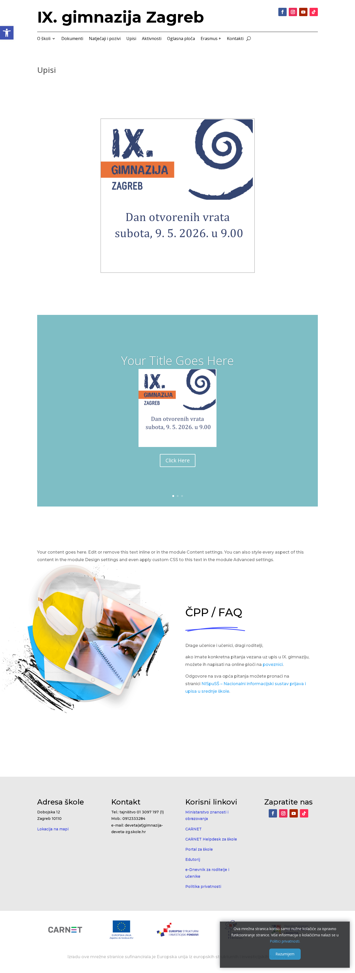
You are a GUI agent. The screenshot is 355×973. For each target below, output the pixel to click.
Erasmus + (211, 39)
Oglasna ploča (181, 39)
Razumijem (284, 953)
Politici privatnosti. (285, 940)
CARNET (193, 829)
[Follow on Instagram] (293, 12)
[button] (7, 33)
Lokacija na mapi (53, 829)
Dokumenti (72, 39)
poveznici (273, 664)
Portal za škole (199, 849)
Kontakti (235, 39)
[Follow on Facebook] (282, 12)
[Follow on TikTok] (314, 12)
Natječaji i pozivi (105, 39)
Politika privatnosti (203, 886)
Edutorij (192, 859)
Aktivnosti (151, 39)
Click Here (178, 460)
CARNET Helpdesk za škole (211, 839)
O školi (43, 39)
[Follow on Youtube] (303, 12)
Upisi (131, 39)
